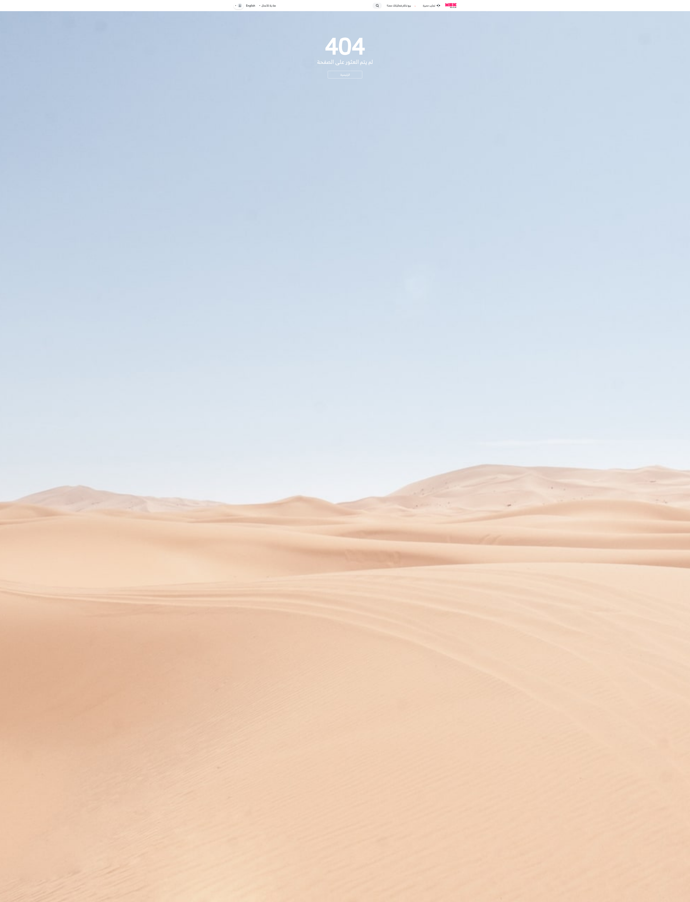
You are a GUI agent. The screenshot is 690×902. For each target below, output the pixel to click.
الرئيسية (345, 74)
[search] (379, 5)
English (250, 5)
